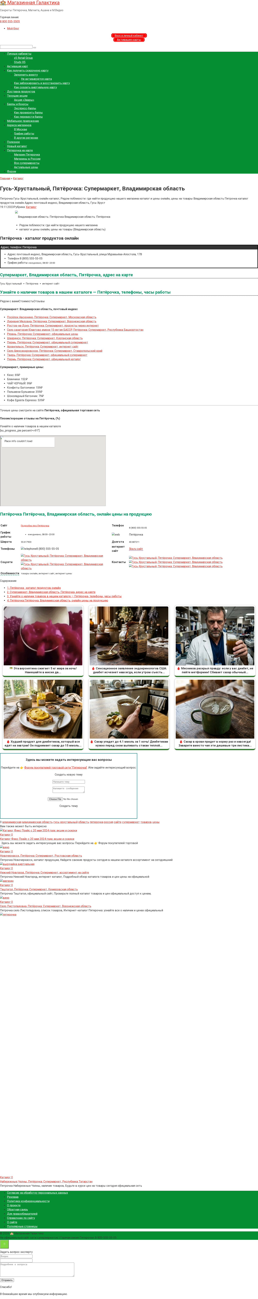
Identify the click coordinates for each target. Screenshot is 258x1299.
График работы (24, 133)
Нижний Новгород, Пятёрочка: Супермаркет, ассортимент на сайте (44, 872)
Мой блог (13, 28)
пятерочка (96, 822)
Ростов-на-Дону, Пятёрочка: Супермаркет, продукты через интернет (53, 325)
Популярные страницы (22, 1226)
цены (156, 822)
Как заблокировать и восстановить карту (42, 83)
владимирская (11, 822)
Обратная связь (17, 1209)
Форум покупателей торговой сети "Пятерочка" (55, 767)
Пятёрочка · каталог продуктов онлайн (34, 587)
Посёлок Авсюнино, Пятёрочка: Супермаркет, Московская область (51, 317)
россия (108, 822)
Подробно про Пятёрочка (35, 525)
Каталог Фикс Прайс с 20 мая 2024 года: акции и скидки (37, 839)
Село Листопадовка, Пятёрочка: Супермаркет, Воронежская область (45, 906)
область (83, 822)
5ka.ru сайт (136, 548)
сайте (117, 822)
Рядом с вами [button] (9, 301)
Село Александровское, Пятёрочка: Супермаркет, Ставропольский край (54, 350)
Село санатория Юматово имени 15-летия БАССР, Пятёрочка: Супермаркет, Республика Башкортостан (75, 329)
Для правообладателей (22, 1213)
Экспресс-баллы (25, 108)
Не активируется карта (36, 79)
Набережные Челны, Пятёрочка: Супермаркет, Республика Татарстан (46, 1181)
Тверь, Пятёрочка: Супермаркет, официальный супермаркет (47, 355)
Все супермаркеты (26, 163)
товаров (146, 822)
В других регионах (26, 137)
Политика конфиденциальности (28, 1201)
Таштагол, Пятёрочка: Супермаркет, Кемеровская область (39, 889)
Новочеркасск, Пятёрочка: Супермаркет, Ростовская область (41, 855)
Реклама (12, 1197)
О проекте (14, 1205)
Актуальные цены (26, 167)
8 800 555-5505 (10, 21)
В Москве (20, 129)
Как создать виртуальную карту (35, 87)
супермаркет (131, 822)
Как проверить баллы (28, 112)
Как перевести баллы (28, 116)
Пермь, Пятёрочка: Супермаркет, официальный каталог (44, 359)
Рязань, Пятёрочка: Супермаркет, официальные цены (42, 334)
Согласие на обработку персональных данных (37, 1192)
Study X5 (19, 62)
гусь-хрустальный (65, 822)
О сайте (12, 1222)
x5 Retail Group (23, 58)
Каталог (31, 207)
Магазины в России (27, 158)
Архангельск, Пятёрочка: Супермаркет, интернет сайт (42, 346)
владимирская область (37, 822)
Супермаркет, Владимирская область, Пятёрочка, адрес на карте (51, 592)
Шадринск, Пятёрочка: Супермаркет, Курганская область (45, 338)
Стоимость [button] (26, 301)
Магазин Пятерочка (27, 154)
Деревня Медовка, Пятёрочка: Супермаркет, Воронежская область (51, 321)
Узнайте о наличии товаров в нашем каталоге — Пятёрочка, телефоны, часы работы (64, 596)
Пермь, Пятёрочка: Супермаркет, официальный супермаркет (47, 342)
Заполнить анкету (26, 74)
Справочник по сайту (21, 1218)
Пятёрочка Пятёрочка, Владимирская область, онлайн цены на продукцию (57, 600)
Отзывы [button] (39, 301)
